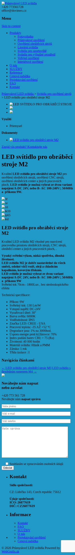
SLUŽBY (16, 69)
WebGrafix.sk (10, 551)
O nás (13, 65)
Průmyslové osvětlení (31, 40)
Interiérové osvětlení (30, 61)
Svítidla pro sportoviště (32, 51)
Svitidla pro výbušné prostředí (36, 54)
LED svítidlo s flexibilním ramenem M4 (36, 369)
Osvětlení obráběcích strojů (35, 43)
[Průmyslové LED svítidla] (19, 3)
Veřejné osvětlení (28, 58)
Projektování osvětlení (24, 79)
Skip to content (11, 26)
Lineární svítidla (28, 47)
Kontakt (15, 87)
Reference (16, 72)
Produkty (15, 32)
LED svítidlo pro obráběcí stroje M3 (26, 368)
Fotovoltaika (25, 36)
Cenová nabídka (20, 76)
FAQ (13, 83)
